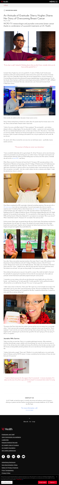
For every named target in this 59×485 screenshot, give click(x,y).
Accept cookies (42, 482)
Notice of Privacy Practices (10, 467)
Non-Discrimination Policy (9, 465)
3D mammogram (8, 207)
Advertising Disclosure (8, 462)
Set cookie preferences (7, 482)
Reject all (52, 482)
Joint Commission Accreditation (11, 437)
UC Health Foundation (8, 448)
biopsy (52, 208)
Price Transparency (8, 470)
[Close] (56, 476)
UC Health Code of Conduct (10, 445)
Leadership (5, 440)
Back (6, 5)
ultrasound (37, 208)
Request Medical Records (9, 442)
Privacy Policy (6, 473)
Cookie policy (19, 479)
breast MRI (15, 158)
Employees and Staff (8, 434)
